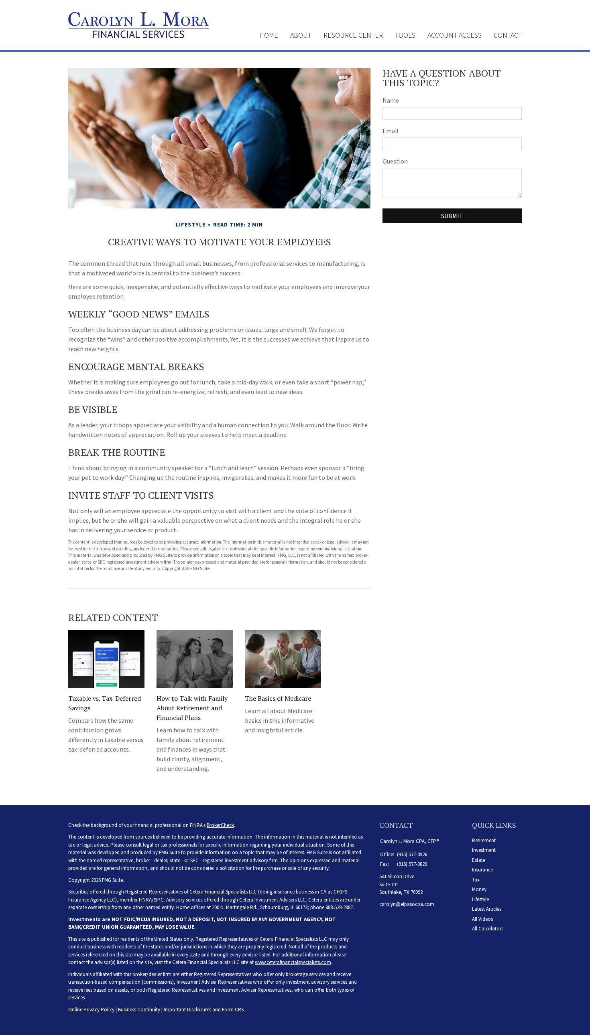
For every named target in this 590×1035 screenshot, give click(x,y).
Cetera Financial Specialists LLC (223, 891)
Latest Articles (486, 909)
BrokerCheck (220, 825)
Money (479, 889)
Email (390, 131)
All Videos (482, 919)
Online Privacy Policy (91, 1009)
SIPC (159, 899)
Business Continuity (139, 1009)
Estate (478, 860)
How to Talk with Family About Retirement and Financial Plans (192, 708)
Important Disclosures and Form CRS (204, 1009)
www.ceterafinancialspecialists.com (293, 962)
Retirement (484, 840)
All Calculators (487, 928)
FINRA (145, 899)
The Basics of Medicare (278, 698)
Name (390, 100)
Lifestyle (480, 899)
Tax (476, 879)
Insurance (482, 869)
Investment (484, 850)
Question (395, 161)
